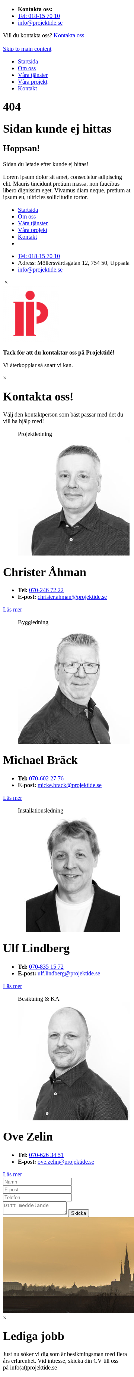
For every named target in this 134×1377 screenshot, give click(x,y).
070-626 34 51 (46, 1155)
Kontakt (27, 88)
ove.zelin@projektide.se (66, 1161)
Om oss (27, 68)
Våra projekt (32, 81)
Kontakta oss (69, 35)
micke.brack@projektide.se (70, 785)
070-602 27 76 (46, 778)
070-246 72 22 (46, 590)
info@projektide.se (40, 22)
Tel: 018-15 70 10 (39, 16)
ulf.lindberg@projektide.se (69, 973)
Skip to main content (27, 49)
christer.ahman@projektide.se (72, 597)
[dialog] (67, 324)
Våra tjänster (33, 75)
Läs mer (12, 609)
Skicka (78, 1213)
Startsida (28, 61)
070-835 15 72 (46, 966)
